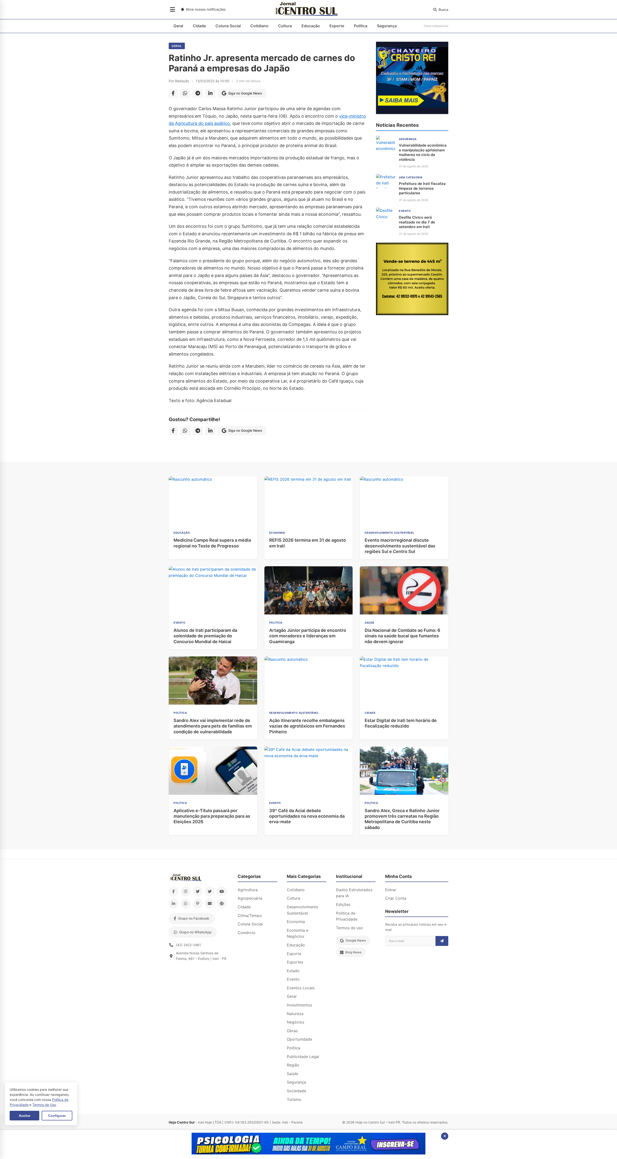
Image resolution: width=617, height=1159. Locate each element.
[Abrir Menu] (172, 9)
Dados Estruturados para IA (354, 892)
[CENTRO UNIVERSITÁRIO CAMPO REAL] (308, 1153)
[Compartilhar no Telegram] (198, 93)
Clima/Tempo (250, 915)
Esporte (336, 25)
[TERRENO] (412, 313)
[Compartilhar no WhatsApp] (185, 93)
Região (293, 1065)
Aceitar (24, 1116)
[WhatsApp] (185, 903)
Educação (311, 25)
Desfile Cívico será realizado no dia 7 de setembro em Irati (417, 222)
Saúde (292, 1073)
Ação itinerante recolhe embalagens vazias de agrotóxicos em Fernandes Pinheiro (307, 726)
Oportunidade (299, 1039)
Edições (343, 904)
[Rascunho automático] (412, 112)
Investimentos (299, 1005)
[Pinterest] (197, 903)
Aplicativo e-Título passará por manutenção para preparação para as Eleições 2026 (212, 816)
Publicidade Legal (303, 1056)
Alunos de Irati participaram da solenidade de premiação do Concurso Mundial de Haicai (205, 636)
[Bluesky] (210, 891)
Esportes (295, 962)
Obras (292, 1030)
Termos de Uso (44, 1105)
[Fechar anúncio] (444, 1136)
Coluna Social (228, 25)
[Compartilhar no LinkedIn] (210, 93)
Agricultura (248, 889)
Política (360, 25)
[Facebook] (173, 891)
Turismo (294, 1099)
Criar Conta (395, 898)
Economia (296, 921)
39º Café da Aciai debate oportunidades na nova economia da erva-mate (307, 816)
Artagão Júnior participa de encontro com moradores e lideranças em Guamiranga (307, 636)
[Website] (222, 903)
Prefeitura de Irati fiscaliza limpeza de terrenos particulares (422, 188)
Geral (178, 25)
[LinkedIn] (173, 903)
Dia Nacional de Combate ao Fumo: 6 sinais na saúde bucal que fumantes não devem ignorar (402, 636)
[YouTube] (222, 891)
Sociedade (296, 1090)
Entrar (390, 889)
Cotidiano (259, 25)
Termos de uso (349, 927)
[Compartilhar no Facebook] (173, 93)
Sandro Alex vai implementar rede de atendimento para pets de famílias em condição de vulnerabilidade (213, 726)
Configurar (57, 1116)
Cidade (199, 25)
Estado (293, 970)
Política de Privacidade (346, 916)
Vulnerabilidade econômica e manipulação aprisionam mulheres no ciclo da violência (423, 152)
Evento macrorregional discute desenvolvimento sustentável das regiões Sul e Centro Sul (400, 546)
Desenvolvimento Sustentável (302, 910)
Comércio (246, 932)
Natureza (295, 1013)
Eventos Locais (301, 987)
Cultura (285, 25)
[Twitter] (197, 891)
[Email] (210, 903)
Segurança (387, 25)
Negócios (295, 1022)
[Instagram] (185, 891)
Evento (293, 979)
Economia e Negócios (297, 933)
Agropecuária (250, 898)
